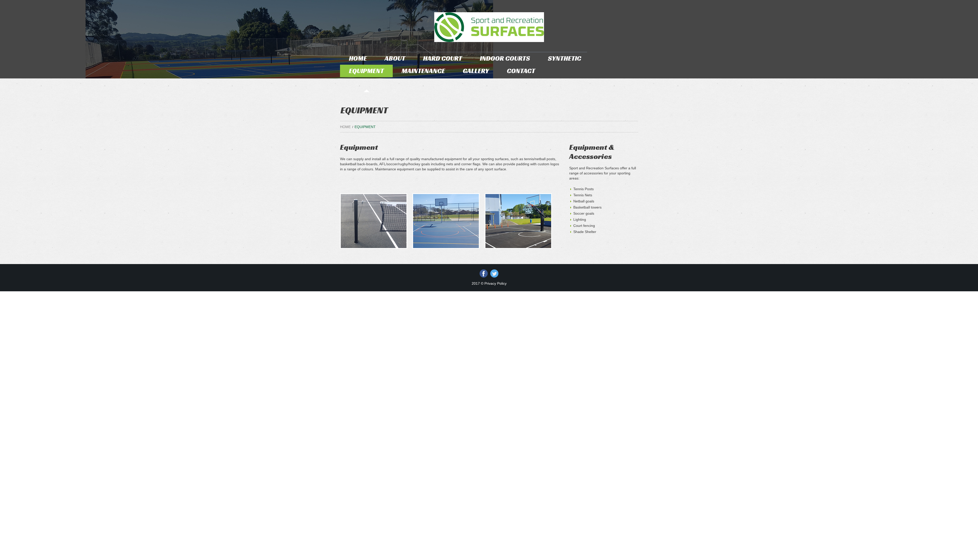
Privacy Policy (495, 283)
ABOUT (395, 58)
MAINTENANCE (423, 71)
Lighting (579, 219)
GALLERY (476, 71)
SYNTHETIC (564, 58)
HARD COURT (442, 58)
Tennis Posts (583, 189)
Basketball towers (587, 207)
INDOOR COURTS (505, 58)
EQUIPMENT (366, 71)
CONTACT (521, 71)
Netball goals (583, 201)
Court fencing (584, 226)
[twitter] (494, 273)
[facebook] (483, 273)
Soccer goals (583, 213)
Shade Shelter (584, 232)
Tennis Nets (582, 195)
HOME (358, 58)
